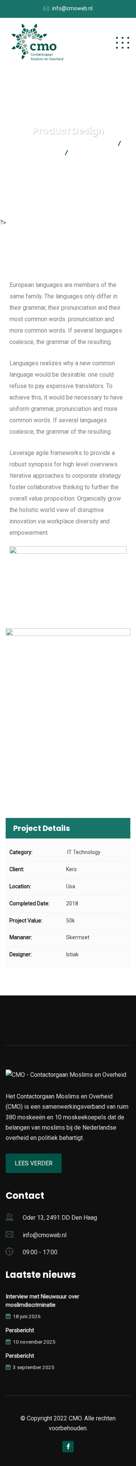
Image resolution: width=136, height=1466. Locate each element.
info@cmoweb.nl (72, 8)
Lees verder (34, 1163)
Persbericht (20, 1330)
